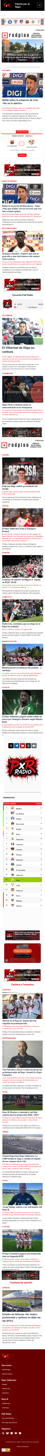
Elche (18, 896)
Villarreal (19, 875)
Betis (18, 834)
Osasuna (19, 844)
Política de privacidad (22, 1446)
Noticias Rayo (6, 1369)
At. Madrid (20, 814)
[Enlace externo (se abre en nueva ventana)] (22, 35)
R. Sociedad (20, 870)
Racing (18, 855)
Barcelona (20, 824)
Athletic (19, 906)
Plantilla (4, 1384)
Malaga (19, 901)
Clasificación (6, 1388)
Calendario (5, 1393)
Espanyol (19, 860)
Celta (18, 886)
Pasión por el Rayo (22, 5)
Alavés (18, 819)
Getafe (18, 865)
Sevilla (18, 829)
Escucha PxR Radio (8, 1418)
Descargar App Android (9, 1422)
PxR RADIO (22, 155)
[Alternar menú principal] (39, 5)
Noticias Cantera (7, 1374)
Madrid (18, 809)
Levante (19, 850)
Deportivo (19, 839)
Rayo (18, 880)
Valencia (19, 891)
